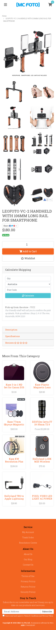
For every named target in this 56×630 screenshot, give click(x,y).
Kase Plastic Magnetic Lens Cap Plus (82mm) (42, 387)
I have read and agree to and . (28, 616)
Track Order (28, 537)
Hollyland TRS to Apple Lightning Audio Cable (14, 498)
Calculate (29, 295)
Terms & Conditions (31, 616)
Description (11, 329)
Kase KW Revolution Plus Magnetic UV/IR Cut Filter (14, 462)
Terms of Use (28, 576)
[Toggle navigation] (5, 5)
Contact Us (28, 564)
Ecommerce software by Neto (42, 623)
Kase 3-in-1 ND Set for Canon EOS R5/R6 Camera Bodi (14, 388)
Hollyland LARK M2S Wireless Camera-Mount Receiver (42, 462)
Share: (6, 226)
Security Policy (28, 592)
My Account (28, 532)
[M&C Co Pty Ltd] (28, 4)
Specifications (12, 336)
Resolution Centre (28, 542)
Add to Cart (29, 251)
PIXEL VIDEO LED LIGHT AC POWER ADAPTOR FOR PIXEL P (42, 500)
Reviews (9, 342)
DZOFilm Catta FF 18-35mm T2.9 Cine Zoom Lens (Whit (42, 425)
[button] (28, 258)
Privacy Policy (28, 581)
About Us (28, 554)
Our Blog (28, 559)
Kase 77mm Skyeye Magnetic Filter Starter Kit (14, 424)
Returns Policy (28, 586)
